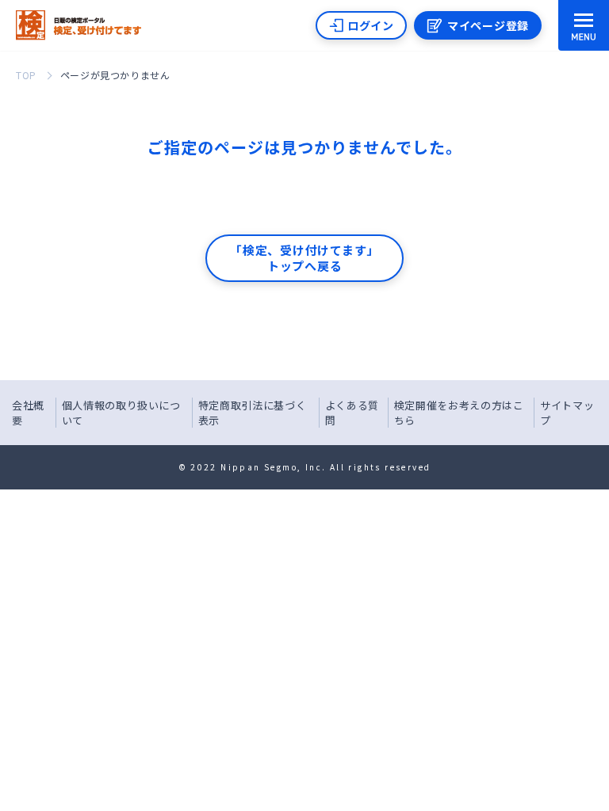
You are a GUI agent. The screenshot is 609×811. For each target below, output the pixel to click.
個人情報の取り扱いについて (121, 413)
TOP (26, 75)
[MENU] (583, 25)
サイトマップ (567, 413)
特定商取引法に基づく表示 (252, 413)
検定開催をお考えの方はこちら (459, 413)
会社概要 (28, 413)
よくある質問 (352, 413)
